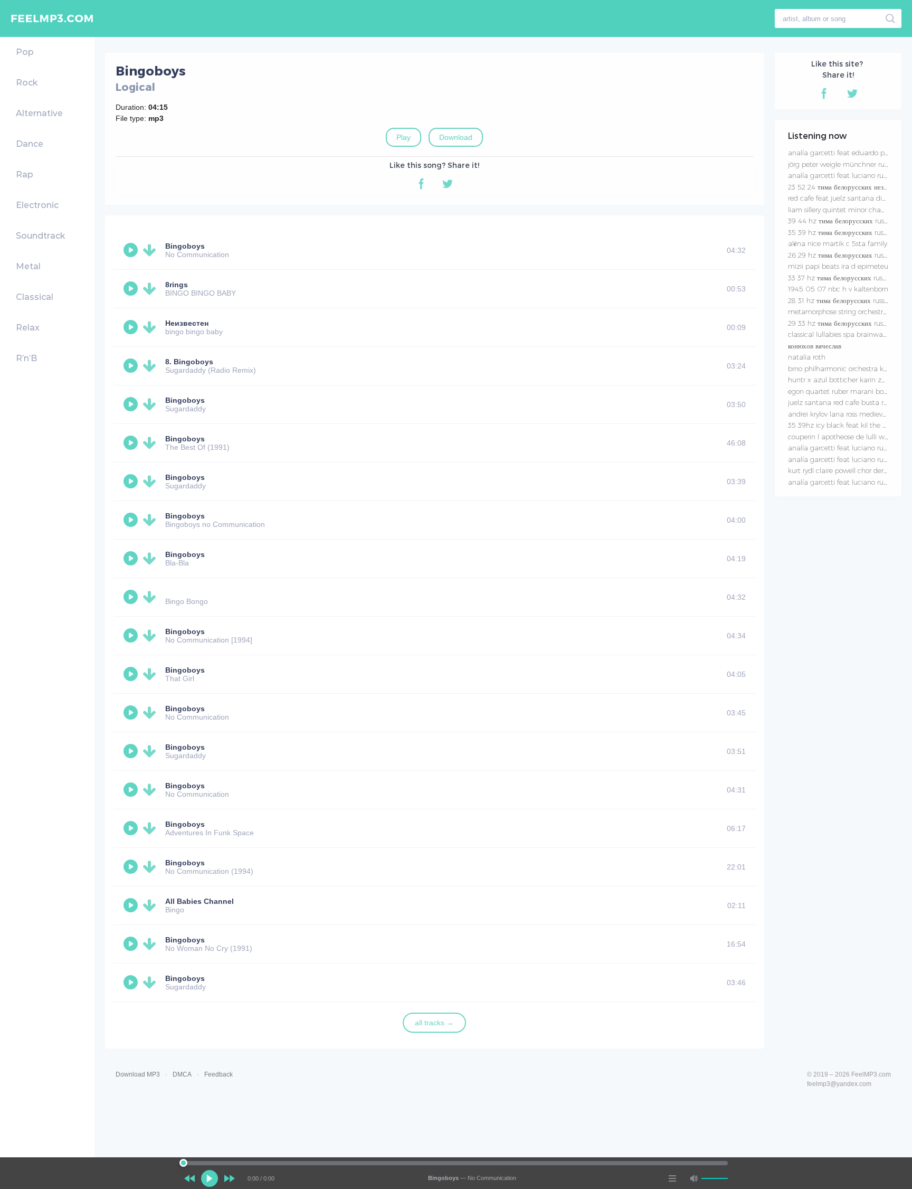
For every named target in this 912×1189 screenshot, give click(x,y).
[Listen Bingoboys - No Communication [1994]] (132, 635)
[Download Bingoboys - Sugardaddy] (151, 404)
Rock (26, 83)
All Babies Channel (199, 901)
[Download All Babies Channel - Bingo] (151, 905)
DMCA (182, 1074)
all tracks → (434, 1022)
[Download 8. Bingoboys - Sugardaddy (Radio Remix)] (151, 365)
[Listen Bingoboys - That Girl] (132, 674)
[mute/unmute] (693, 1178)
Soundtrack (40, 236)
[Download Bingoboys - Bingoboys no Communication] (151, 520)
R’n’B (26, 358)
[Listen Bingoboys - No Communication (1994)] (132, 866)
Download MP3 (138, 1074)
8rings (176, 284)
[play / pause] (209, 1178)
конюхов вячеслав (814, 346)
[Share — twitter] (447, 183)
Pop (25, 52)
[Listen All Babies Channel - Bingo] (132, 905)
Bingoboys (185, 246)
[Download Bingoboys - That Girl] (151, 674)
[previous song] (189, 1178)
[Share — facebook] (421, 183)
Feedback (218, 1074)
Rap (24, 174)
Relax (28, 328)
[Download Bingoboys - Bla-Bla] (151, 558)
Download (455, 137)
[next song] (229, 1178)
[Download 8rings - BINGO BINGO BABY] (151, 288)
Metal (28, 266)
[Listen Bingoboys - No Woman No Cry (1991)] (132, 944)
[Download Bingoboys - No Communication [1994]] (151, 635)
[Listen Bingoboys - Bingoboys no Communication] (132, 520)
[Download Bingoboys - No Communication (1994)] (151, 866)
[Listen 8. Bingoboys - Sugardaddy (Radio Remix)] (132, 365)
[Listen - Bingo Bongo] (132, 597)
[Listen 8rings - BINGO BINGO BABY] (132, 288)
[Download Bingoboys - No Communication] (151, 250)
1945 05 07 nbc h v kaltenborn (838, 289)
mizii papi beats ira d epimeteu (838, 266)
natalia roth (806, 357)
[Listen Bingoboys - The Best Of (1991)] (132, 443)
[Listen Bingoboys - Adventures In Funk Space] (132, 828)
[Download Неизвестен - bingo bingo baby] (151, 327)
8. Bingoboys (189, 361)
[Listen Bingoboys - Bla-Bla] (132, 558)
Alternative (39, 113)
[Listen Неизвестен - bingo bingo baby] (132, 327)
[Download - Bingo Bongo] (151, 597)
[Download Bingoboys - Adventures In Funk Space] (151, 828)
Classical (34, 297)
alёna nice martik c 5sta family (837, 243)
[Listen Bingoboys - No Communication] (132, 250)
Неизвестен (186, 323)
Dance (29, 144)
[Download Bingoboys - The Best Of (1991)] (151, 443)
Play (403, 137)
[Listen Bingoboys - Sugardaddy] (132, 404)
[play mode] (672, 1178)
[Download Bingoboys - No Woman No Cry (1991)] (151, 944)
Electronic (37, 205)
